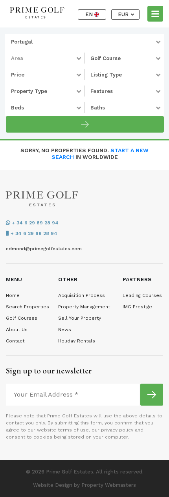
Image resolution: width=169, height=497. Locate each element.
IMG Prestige (137, 306)
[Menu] (155, 13)
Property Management (84, 306)
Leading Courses (142, 295)
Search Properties (27, 306)
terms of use (73, 430)
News (64, 329)
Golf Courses (21, 318)
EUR (124, 14)
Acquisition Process (81, 295)
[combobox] (84, 42)
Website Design (52, 485)
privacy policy (117, 430)
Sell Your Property (79, 318)
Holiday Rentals (76, 341)
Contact (15, 341)
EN (89, 14)
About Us (17, 329)
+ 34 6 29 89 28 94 (34, 223)
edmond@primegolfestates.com (44, 248)
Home (13, 295)
